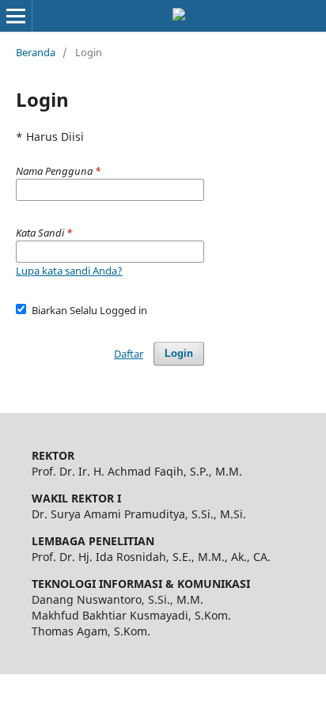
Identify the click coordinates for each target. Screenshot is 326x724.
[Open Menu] (16, 16)
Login (179, 353)
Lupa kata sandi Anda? (69, 270)
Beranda (35, 52)
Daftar (128, 354)
